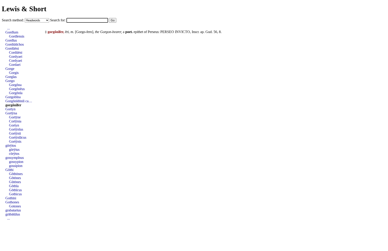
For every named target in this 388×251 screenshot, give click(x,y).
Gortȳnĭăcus (17, 137)
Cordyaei (15, 60)
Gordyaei (15, 56)
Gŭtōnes (15, 182)
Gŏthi (9, 170)
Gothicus (15, 194)
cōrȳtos (14, 153)
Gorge (9, 69)
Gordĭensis (16, 36)
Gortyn (10, 109)
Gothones (12, 202)
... (8, 28)
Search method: (13, 20)
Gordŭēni (12, 48)
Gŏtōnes (15, 178)
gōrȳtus (14, 149)
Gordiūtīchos (14, 44)
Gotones (15, 206)
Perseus (153, 32)
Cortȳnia (15, 121)
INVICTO (182, 32)
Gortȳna (11, 113)
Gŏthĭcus (15, 190)
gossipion (15, 166)
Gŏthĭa (14, 186)
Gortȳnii (15, 133)
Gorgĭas (11, 77)
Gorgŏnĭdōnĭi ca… (18, 101)
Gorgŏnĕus (17, 89)
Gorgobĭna (13, 97)
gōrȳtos (10, 145)
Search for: (58, 20)
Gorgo (10, 81)
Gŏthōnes (16, 174)
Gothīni (10, 198)
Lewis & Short (24, 9)
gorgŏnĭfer (13, 105)
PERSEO (167, 32)
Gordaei (14, 65)
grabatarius (13, 210)
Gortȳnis (15, 141)
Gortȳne (15, 117)
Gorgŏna (15, 85)
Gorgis (14, 73)
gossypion (16, 162)
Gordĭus (11, 40)
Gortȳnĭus (16, 129)
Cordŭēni (15, 52)
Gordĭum (11, 32)
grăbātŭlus (12, 214)
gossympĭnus (14, 158)
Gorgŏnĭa (15, 93)
